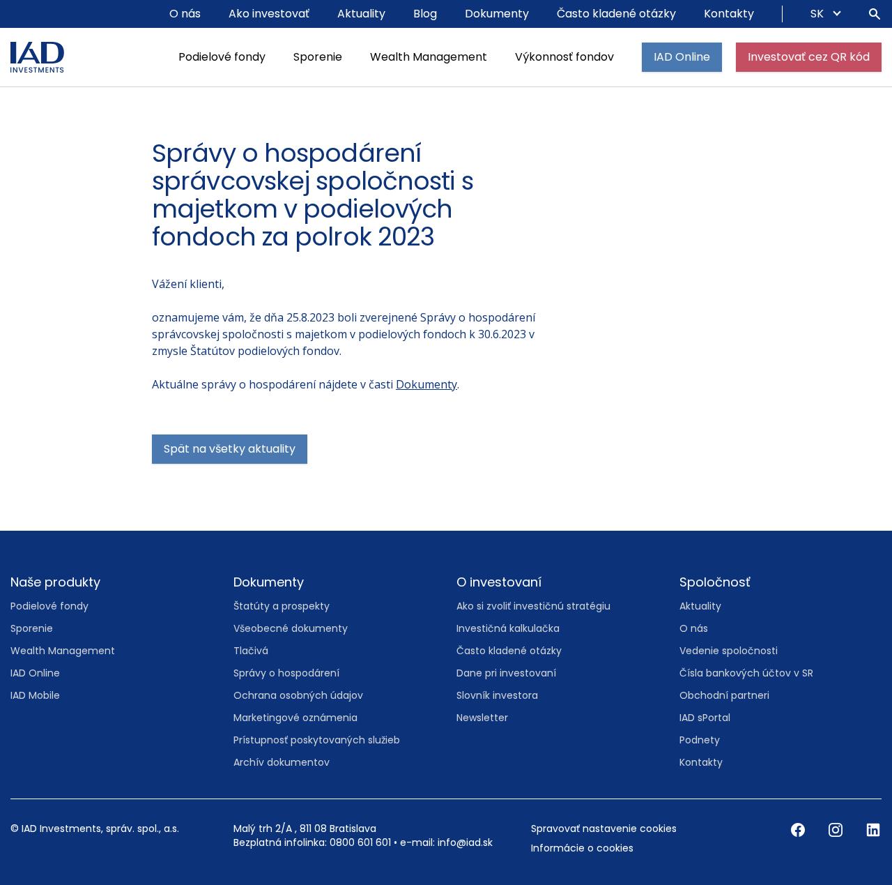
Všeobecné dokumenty (290, 628)
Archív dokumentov (281, 762)
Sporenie (317, 57)
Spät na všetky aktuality (229, 449)
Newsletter (482, 718)
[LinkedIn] (873, 829)
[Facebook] (799, 829)
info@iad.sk (465, 842)
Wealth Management (428, 57)
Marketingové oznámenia (295, 718)
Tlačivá (250, 651)
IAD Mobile (35, 695)
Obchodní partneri (724, 695)
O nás (185, 14)
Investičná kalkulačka (508, 628)
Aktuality (361, 14)
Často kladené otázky (616, 14)
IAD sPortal (704, 718)
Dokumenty (497, 14)
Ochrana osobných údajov (298, 695)
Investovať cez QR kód (809, 57)
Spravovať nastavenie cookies (604, 828)
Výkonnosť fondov (564, 57)
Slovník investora (497, 695)
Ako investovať (269, 14)
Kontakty (729, 14)
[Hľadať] (875, 14)
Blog (425, 14)
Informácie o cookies (582, 848)
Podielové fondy (222, 57)
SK (818, 14)
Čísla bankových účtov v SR (746, 673)
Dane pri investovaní (506, 673)
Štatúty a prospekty (281, 606)
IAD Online (682, 57)
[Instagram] (837, 829)
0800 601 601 (360, 842)
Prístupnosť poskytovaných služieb (316, 740)
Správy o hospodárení (286, 673)
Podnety (699, 740)
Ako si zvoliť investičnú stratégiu (533, 606)
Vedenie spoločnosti (728, 651)
